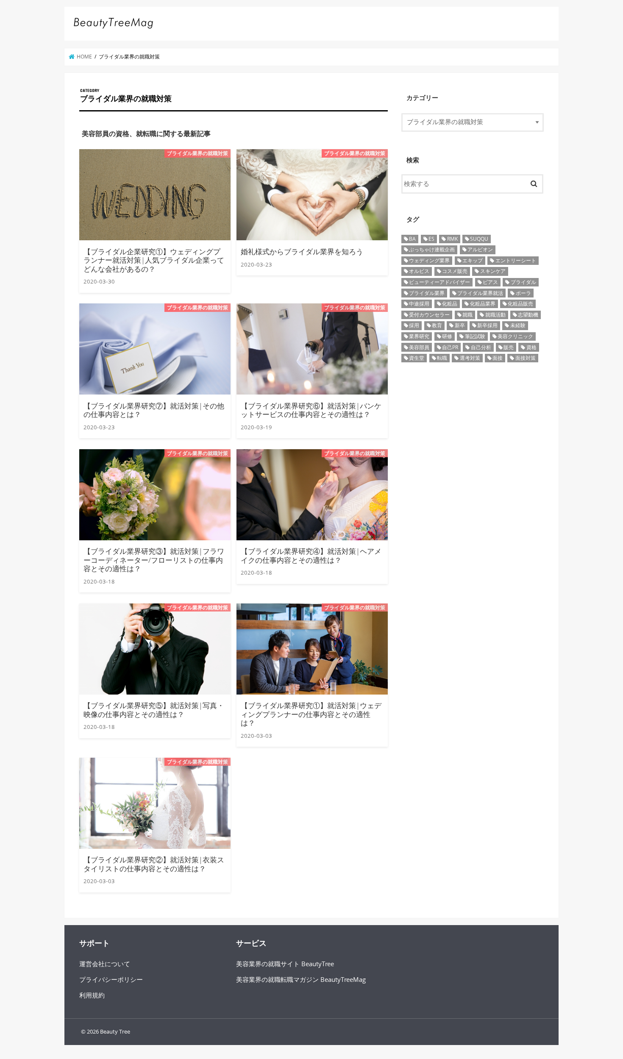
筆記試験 (475, 336)
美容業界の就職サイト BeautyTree (285, 963)
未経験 (518, 325)
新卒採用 (487, 325)
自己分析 (481, 347)
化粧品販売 (520, 303)
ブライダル (523, 282)
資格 (531, 347)
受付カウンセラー (429, 314)
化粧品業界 (482, 303)
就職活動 (495, 314)
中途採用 (419, 303)
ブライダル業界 (427, 293)
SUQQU (479, 238)
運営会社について (104, 963)
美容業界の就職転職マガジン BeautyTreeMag (301, 979)
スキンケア (493, 271)
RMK (452, 238)
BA (412, 238)
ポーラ (523, 293)
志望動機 (528, 314)
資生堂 (416, 357)
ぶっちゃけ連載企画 (432, 249)
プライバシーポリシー (111, 979)
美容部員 (419, 347)
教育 (437, 325)
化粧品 (449, 303)
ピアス (490, 282)
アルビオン (480, 249)
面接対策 (525, 357)
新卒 (460, 325)
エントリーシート (515, 260)
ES (431, 238)
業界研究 (419, 336)
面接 (497, 357)
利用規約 (92, 995)
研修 (447, 336)
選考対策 (470, 357)
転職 (442, 357)
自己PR (450, 347)
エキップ (472, 260)
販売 (508, 347)
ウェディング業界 (429, 260)
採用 (414, 325)
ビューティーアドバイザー (439, 282)
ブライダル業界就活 (480, 293)
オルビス (419, 271)
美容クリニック (515, 336)
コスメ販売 (454, 271)
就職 (467, 314)
